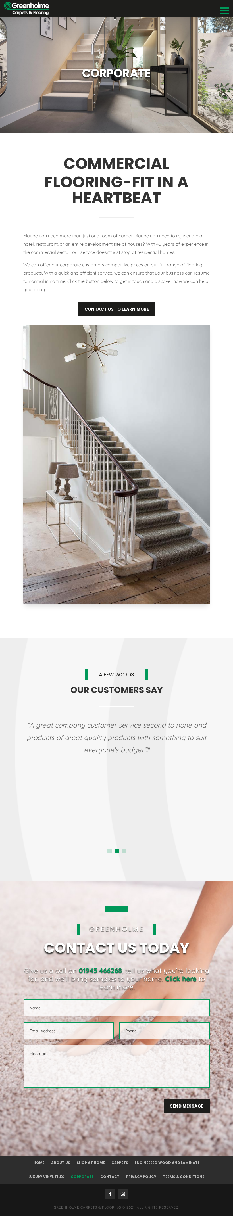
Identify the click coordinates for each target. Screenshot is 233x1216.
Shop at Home (91, 1162)
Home (39, 1162)
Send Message (186, 1106)
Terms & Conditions (184, 1176)
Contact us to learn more (116, 309)
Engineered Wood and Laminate (167, 1162)
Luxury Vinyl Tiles (46, 1176)
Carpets (119, 1162)
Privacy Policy (141, 1176)
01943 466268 (100, 970)
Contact (110, 1176)
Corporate (82, 1176)
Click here (181, 978)
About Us (60, 1162)
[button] (109, 851)
